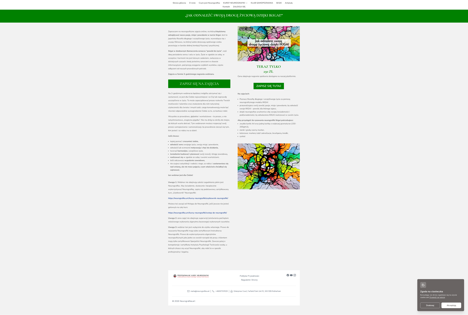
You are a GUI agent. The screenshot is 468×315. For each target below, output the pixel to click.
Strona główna (179, 3)
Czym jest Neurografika (209, 3)
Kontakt (226, 7)
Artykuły (289, 3)
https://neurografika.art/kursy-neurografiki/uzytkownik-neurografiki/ (198, 198)
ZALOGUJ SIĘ (239, 7)
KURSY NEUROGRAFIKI (234, 3)
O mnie (192, 3)
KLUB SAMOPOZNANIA (262, 3)
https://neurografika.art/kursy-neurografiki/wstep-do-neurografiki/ (197, 212)
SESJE (279, 3)
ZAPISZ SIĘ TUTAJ (268, 86)
